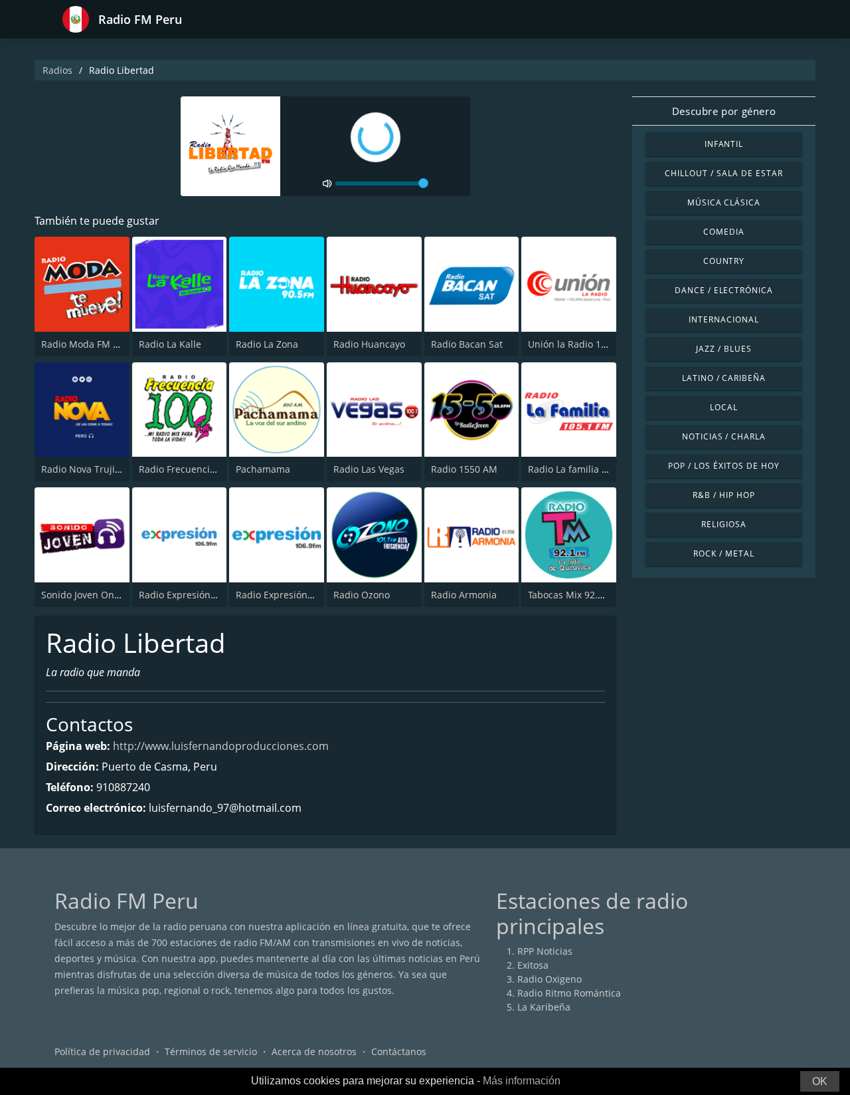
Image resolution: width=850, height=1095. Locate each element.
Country (724, 261)
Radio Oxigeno (549, 979)
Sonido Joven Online (86, 594)
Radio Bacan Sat (467, 344)
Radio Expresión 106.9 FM (293, 594)
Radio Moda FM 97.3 (86, 344)
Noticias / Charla (724, 436)
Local (724, 407)
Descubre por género (724, 111)
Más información (521, 1080)
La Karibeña (543, 1007)
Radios (57, 70)
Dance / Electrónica (724, 290)
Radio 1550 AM (464, 469)
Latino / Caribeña (724, 378)
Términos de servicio (211, 1051)
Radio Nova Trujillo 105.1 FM (104, 469)
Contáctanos (398, 1051)
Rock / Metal (723, 553)
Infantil (724, 144)
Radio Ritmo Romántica (569, 993)
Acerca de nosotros (314, 1051)
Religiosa (723, 524)
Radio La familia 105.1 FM (584, 469)
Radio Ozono (361, 594)
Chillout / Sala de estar (723, 173)
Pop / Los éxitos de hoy (723, 465)
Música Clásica (723, 202)
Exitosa (533, 965)
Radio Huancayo (369, 344)
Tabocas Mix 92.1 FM (573, 594)
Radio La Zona (267, 344)
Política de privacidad (102, 1051)
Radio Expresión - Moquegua (203, 594)
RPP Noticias (544, 951)
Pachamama (263, 469)
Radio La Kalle (170, 344)
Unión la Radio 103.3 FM (582, 344)
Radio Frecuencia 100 (186, 469)
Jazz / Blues (724, 348)
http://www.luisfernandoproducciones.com (221, 746)
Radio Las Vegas (368, 469)
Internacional (723, 319)
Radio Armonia (464, 594)
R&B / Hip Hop (723, 495)
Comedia (723, 231)
